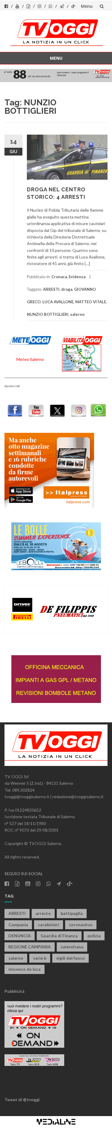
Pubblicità (14, 991)
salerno (77, 314)
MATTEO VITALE (90, 301)
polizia (94, 935)
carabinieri (48, 924)
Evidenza (77, 276)
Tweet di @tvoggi (22, 1099)
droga (66, 289)
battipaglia (72, 913)
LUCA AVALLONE (57, 301)
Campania (18, 924)
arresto (43, 913)
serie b (39, 958)
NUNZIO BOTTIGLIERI (47, 314)
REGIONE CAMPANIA (29, 946)
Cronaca (59, 276)
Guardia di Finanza (59, 935)
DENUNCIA (19, 935)
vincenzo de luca (24, 969)
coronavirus (81, 924)
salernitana (72, 946)
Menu (87, 6)
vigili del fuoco (70, 958)
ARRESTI (51, 289)
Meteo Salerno (30, 359)
